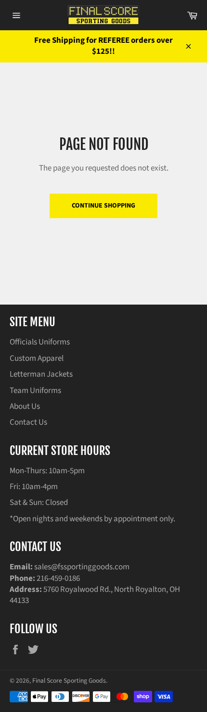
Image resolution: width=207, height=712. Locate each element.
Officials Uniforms (40, 342)
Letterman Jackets (41, 374)
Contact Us (28, 422)
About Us (25, 406)
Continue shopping (103, 205)
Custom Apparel (37, 358)
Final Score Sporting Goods (69, 680)
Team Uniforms (35, 390)
